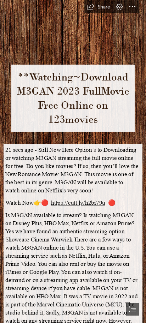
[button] (98, 6)
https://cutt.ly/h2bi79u (78, 202)
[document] (73, 161)
